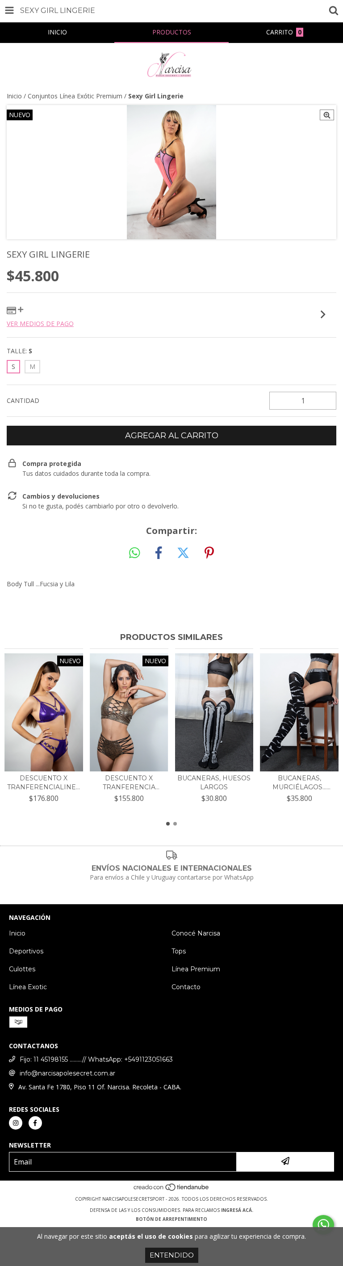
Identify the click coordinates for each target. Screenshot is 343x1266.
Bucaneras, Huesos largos (214, 782)
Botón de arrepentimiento (171, 1219)
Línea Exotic (28, 987)
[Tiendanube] (172, 1190)
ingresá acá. (237, 1210)
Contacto (186, 987)
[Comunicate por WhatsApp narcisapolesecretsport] (323, 1225)
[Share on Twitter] (183, 553)
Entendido (172, 1255)
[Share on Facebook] (158, 553)
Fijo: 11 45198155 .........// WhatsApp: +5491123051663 (96, 1059)
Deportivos (26, 951)
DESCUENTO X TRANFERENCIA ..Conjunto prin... (129, 783)
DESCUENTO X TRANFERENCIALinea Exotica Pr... (43, 783)
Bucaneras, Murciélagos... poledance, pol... (299, 783)
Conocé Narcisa (196, 933)
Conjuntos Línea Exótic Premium (75, 96)
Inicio (14, 96)
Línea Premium (196, 969)
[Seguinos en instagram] (15, 1123)
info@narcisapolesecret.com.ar (67, 1073)
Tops (179, 951)
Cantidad (23, 400)
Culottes (22, 969)
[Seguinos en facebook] (35, 1123)
